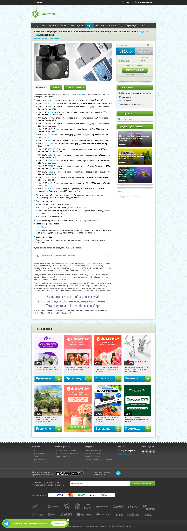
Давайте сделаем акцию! (66, 450)
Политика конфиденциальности (99, 459)
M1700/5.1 (52, 177)
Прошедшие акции (63, 456)
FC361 (50, 171)
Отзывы (56, 87)
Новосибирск (40, 2)
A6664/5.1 (52, 149)
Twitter (150, 451)
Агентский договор (93, 450)
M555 (50, 112)
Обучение (80, 25)
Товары (89, 25)
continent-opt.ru (127, 119)
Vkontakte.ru (146, 451)
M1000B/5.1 (53, 143)
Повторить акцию (135, 70)
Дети (123, 25)
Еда (37, 25)
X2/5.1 (51, 129)
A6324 (50, 155)
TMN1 (50, 134)
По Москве (43, 227)
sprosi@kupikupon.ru (126, 450)
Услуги (104, 25)
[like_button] (148, 45)
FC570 (50, 166)
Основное (40, 87)
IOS (71, 94)
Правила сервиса (40, 459)
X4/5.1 (51, 183)
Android (80, 94)
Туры (96, 25)
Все (33, 25)
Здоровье (53, 25)
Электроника (123, 197)
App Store (62, 473)
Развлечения (63, 25)
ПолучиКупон (114, 25)
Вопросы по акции (75, 87)
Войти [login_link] (127, 2)
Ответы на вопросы (40, 463)
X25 (49, 188)
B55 (49, 103)
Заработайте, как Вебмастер (67, 453)
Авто (72, 25)
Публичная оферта (93, 456)
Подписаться (59, 523)
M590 (50, 117)
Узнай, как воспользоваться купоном (58, 255)
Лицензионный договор (95, 453)
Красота (44, 25)
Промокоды (132, 25)
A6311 (50, 106)
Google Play (77, 473)
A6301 (50, 123)
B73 (49, 140)
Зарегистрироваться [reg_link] (144, 2)
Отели (142, 25)
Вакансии (37, 456)
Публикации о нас (40, 453)
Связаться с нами (125, 454)
